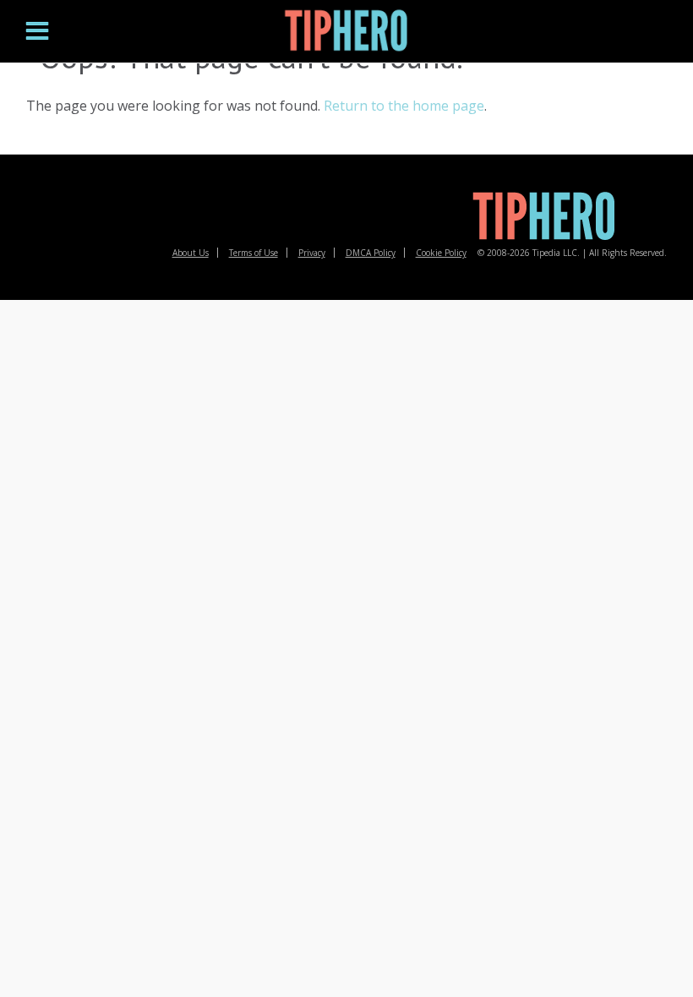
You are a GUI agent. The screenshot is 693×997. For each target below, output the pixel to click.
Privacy (311, 253)
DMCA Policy (371, 253)
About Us (190, 253)
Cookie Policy (441, 253)
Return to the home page (404, 105)
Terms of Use (253, 253)
